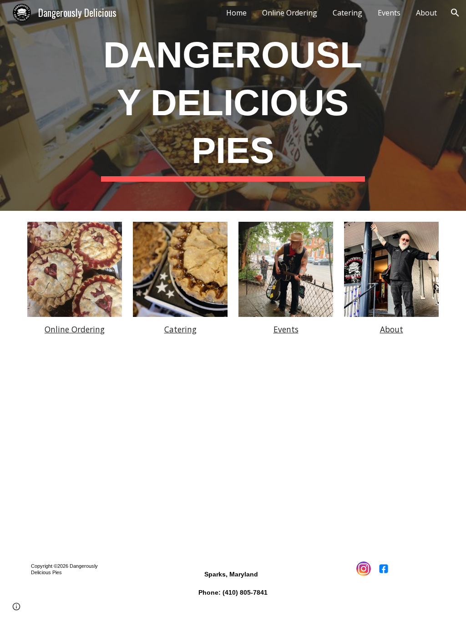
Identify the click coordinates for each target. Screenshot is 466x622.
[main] (232, 105)
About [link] (426, 13)
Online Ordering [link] (289, 13)
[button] (455, 13)
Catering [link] (347, 13)
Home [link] (236, 13)
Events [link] (389, 13)
